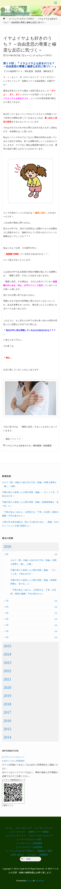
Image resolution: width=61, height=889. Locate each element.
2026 (7, 546)
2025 (7, 646)
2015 (7, 729)
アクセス (31, 855)
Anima (29, 880)
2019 (7, 696)
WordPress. (40, 880)
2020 (7, 687)
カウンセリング (23, 828)
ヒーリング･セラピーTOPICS (21, 19)
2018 (7, 704)
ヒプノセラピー (17, 832)
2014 (7, 737)
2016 (7, 721)
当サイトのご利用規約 (14, 761)
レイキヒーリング (43, 828)
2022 (7, 671)
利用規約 (43, 855)
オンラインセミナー (15, 835)
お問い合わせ (17, 855)
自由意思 (47, 445)
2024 (7, 654)
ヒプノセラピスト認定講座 (29, 847)
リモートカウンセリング (41, 835)
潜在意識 (37, 445)
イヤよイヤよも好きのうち (18, 445)
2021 (7, 679)
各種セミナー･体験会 (38, 832)
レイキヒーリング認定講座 (29, 843)
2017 (7, 712)
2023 (7, 662)
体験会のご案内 (44, 851)
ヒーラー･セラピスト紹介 (29, 839)
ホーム (9, 828)
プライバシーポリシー (14, 757)
